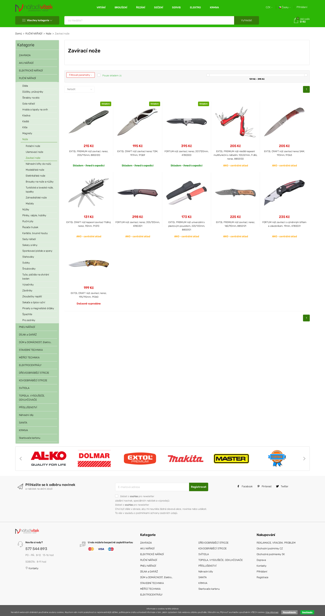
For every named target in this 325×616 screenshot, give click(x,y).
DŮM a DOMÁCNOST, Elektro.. (35, 342)
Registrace (262, 577)
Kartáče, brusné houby (35, 233)
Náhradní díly (26, 415)
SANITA (23, 422)
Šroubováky (29, 268)
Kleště (25, 121)
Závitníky (27, 290)
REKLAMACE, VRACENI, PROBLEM (276, 542)
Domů (18, 33)
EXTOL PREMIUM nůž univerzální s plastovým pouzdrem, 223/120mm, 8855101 (186, 226)
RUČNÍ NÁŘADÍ (33, 33)
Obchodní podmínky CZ (270, 548)
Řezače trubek (30, 227)
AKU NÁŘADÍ (26, 62)
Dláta (25, 85)
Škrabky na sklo (30, 97)
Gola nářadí (28, 103)
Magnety (27, 133)
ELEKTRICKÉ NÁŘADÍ (31, 70)
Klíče (24, 127)
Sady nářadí (29, 239)
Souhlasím (307, 612)
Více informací (271, 612)
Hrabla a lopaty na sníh (35, 109)
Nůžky (25, 209)
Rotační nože (33, 146)
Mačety (30, 203)
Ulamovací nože (34, 151)
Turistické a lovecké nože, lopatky (39, 189)
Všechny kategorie (38, 20)
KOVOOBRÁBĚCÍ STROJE (33, 380)
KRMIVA (214, 7)
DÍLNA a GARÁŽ (28, 334)
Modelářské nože (35, 169)
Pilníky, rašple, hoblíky (34, 215)
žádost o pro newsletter (137, 496)
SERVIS (176, 7)
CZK (268, 7)
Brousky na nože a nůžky (39, 181)
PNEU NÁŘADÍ (27, 327)
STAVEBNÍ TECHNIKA (31, 349)
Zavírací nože (33, 157)
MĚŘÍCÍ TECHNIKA (29, 357)
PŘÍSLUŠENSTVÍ (28, 407)
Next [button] (304, 458)
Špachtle (27, 314)
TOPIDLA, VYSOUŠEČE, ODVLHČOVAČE (32, 397)
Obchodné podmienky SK (271, 554)
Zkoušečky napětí (32, 296)
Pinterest (266, 486)
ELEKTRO (195, 7)
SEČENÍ (158, 7)
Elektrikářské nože (35, 175)
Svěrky (26, 262)
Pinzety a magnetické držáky (38, 308)
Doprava (261, 560)
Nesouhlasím (289, 612)
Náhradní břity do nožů (38, 163)
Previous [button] (20, 458)
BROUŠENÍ (121, 7)
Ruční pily (27, 221)
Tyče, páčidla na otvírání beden (35, 276)
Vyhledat (246, 20)
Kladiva (26, 115)
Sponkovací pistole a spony (37, 250)
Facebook (247, 486)
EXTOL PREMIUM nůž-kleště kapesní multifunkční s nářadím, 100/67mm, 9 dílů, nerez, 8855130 (235, 155)
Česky (285, 7)
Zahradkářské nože (36, 197)
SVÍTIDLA (24, 388)
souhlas (134, 496)
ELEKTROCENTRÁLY (30, 365)
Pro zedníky (28, 320)
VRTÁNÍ (101, 7)
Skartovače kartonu (29, 437)
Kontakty (33, 568)
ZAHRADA (25, 55)
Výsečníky (28, 284)
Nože (48, 33)
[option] (48, 458)
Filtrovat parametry (80, 74)
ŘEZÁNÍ (140, 7)
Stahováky (28, 256)
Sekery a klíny (29, 245)
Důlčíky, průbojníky (32, 91)
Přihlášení (302, 7)
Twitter (284, 486)
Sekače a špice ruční (33, 302)
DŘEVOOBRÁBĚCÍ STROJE (34, 372)
